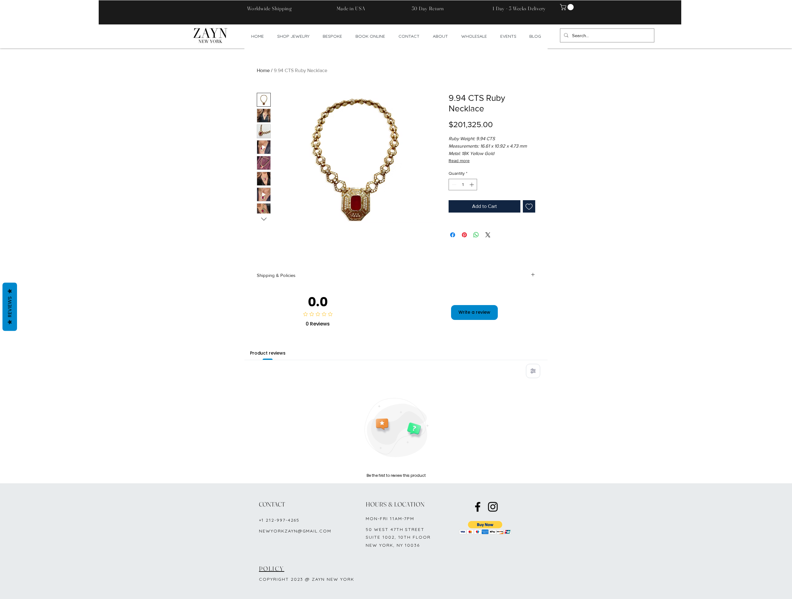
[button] (567, 7)
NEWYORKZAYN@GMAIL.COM (295, 531)
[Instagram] (492, 506)
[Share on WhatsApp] (476, 235)
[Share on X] (488, 235)
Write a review (474, 312)
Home (263, 70)
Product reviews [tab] (268, 353)
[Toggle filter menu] (533, 371)
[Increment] (472, 184)
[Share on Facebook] (452, 235)
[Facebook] (477, 506)
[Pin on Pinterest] (464, 235)
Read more (459, 160)
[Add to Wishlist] (529, 206)
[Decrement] (453, 184)
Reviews (9, 306)
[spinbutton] (462, 184)
